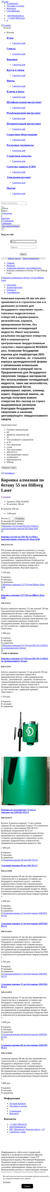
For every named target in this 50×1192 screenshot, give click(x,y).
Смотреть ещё (18, 43)
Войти (23, 254)
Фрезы (11, 80)
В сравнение (18, 521)
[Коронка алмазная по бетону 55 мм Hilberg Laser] (25, 280)
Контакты (14, 1113)
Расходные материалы (20, 145)
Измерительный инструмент (24, 123)
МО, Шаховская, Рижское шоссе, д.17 (27, 1129)
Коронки (12, 59)
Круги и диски (15, 70)
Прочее (11, 188)
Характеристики (14, 287)
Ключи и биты (15, 91)
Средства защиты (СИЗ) (21, 166)
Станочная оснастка (19, 155)
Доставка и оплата (18, 1106)
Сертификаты (13, 292)
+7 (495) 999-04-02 (18, 1124)
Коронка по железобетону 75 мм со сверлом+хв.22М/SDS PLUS (18, 811)
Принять (27, 1186)
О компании (15, 1111)
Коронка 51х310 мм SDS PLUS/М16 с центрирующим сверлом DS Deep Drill (20, 538)
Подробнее (7, 1182)
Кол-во (4, 518)
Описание (11, 285)
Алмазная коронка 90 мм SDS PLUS (19, 865)
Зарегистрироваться (31, 258)
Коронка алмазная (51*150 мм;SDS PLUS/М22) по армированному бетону (24, 659)
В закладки (6, 521)
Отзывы (11, 290)
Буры (10, 37)
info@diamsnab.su (17, 1127)
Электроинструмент (19, 177)
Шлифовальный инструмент (24, 102)
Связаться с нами (17, 1132)
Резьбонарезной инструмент (24, 113)
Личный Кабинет (17, 1103)
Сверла (11, 48)
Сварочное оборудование (22, 134)
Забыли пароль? (14, 258)
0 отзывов (6, 497)
